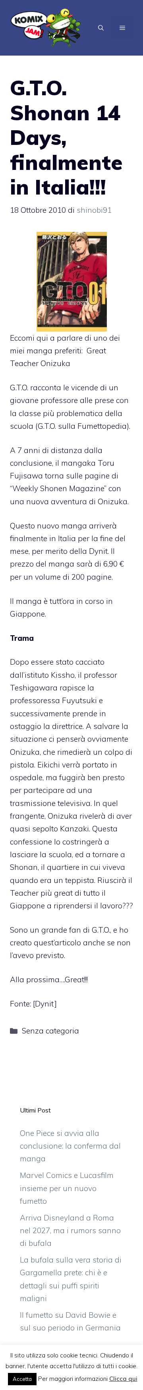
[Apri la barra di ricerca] (101, 28)
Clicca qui (123, 1378)
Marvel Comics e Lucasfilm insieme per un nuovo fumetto (67, 1188)
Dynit (44, 1003)
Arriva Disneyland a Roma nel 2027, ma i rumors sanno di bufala (70, 1230)
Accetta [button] (22, 1379)
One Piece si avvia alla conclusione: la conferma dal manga (70, 1146)
